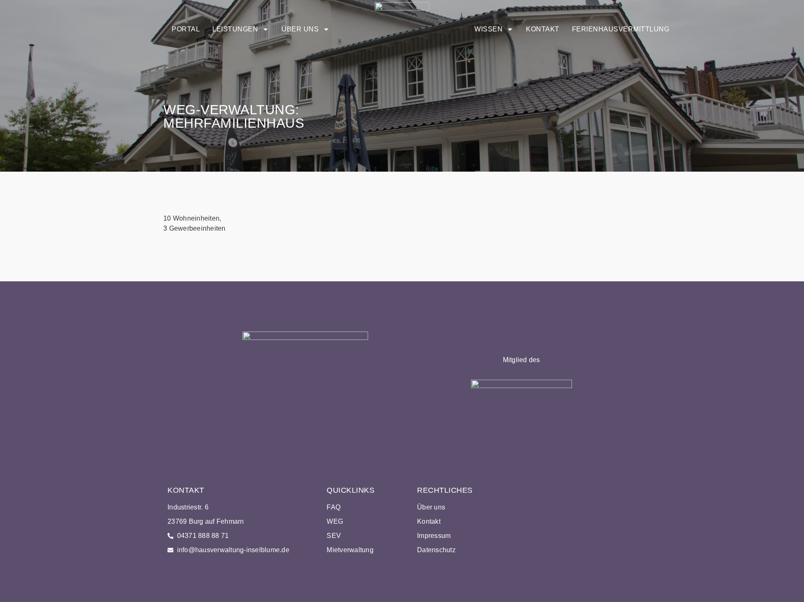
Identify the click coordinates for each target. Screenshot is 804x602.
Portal (186, 29)
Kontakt (542, 29)
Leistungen (235, 29)
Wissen (488, 29)
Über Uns (300, 29)
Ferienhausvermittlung (621, 29)
